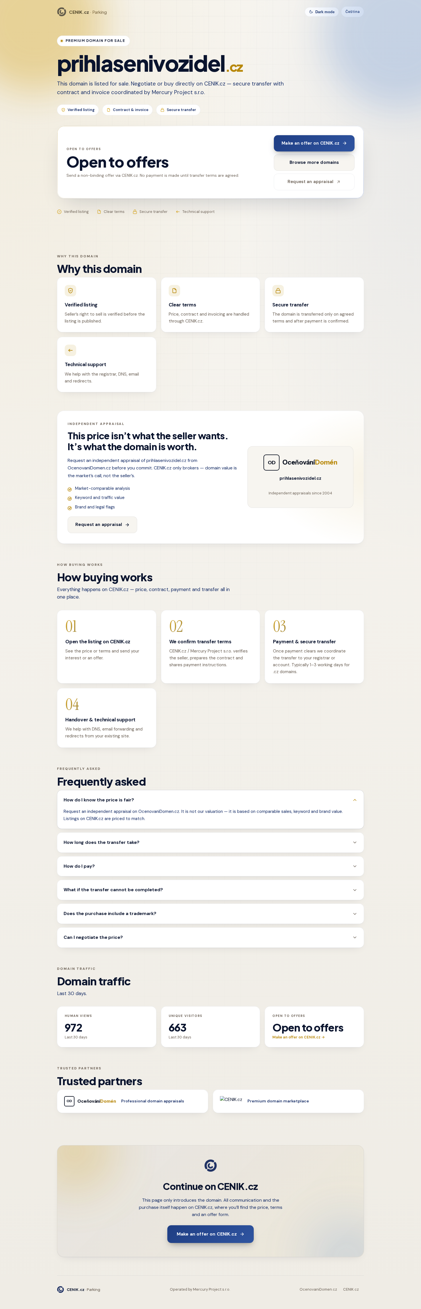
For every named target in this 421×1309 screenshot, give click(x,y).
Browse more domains (314, 162)
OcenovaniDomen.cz (318, 1289)
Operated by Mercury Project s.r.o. (200, 1289)
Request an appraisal (310, 181)
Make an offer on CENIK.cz (310, 143)
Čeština (352, 11)
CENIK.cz (351, 1289)
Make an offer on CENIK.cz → (298, 1037)
